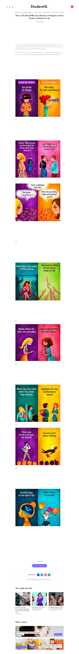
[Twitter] (10, 7)
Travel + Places (37, 12)
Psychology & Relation (27, 12)
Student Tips (40, 561)
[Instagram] (12, 7)
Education (61, 12)
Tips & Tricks (55, 12)
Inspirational (18, 12)
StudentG (39, 7)
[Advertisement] (39, 34)
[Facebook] (7, 7)
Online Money (46, 12)
